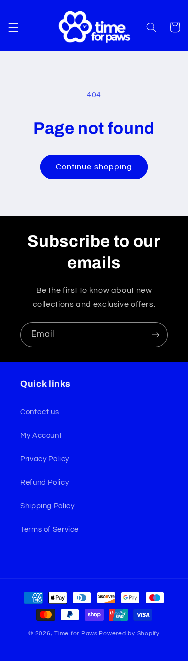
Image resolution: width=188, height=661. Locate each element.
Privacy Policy (44, 459)
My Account (41, 435)
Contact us (39, 412)
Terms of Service (49, 529)
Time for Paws (76, 633)
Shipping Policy (47, 506)
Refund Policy (44, 482)
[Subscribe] (155, 334)
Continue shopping (94, 167)
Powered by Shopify (129, 633)
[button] (13, 27)
